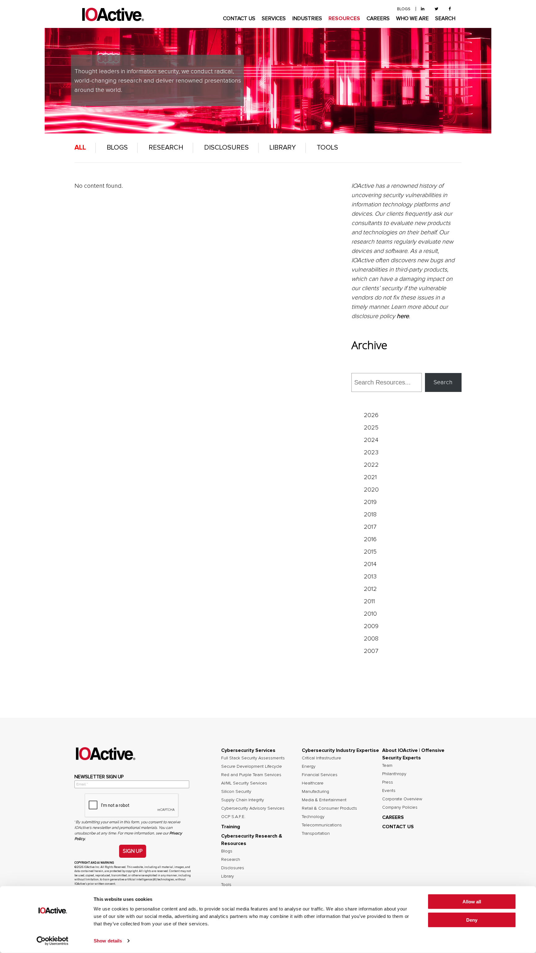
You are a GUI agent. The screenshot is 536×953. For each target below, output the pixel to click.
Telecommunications (322, 825)
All (80, 147)
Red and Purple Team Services (251, 775)
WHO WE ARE (412, 18)
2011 (369, 601)
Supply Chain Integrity (242, 800)
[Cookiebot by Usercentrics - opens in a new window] (52, 941)
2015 (370, 552)
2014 (370, 564)
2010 (370, 614)
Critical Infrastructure (321, 758)
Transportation (316, 833)
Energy (308, 766)
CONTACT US (239, 18)
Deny (471, 920)
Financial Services (319, 775)
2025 (371, 428)
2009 (371, 626)
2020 (371, 490)
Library (283, 147)
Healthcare (313, 783)
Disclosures (226, 147)
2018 (370, 514)
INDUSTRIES (307, 18)
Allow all (471, 901)
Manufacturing (315, 791)
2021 (370, 477)
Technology (313, 817)
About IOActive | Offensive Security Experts (413, 754)
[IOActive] (113, 14)
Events (388, 791)
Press (387, 782)
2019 (370, 502)
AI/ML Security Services (244, 783)
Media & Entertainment (324, 800)
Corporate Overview (402, 799)
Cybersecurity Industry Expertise (340, 750)
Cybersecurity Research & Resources (251, 840)
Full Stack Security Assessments (253, 758)
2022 (371, 465)
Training (230, 826)
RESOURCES (344, 18)
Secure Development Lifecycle (251, 766)
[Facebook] (449, 9)
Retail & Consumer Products (329, 808)
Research (166, 147)
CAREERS (378, 18)
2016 (370, 539)
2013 (370, 576)
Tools (327, 147)
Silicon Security (236, 791)
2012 (370, 589)
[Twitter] (436, 9)
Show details (108, 940)
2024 (371, 440)
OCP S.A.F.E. (233, 817)
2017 (370, 527)
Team (387, 765)
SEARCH (445, 18)
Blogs (117, 147)
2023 (371, 452)
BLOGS (403, 9)
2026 (371, 415)
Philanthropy (394, 774)
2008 (371, 639)
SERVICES (274, 18)
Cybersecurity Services (248, 750)
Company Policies (400, 807)
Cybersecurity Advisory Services (252, 808)
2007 (371, 651)
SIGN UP (132, 851)
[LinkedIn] (422, 9)
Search (443, 382)
